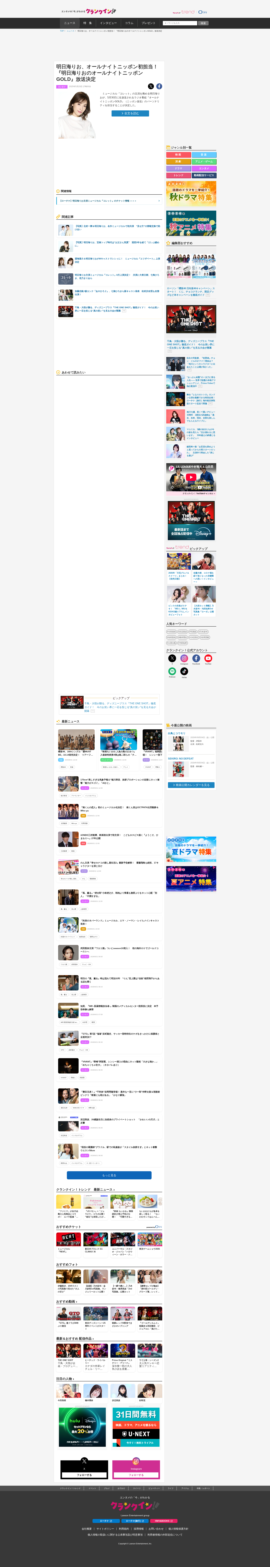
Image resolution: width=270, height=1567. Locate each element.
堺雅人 (157, 767)
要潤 (93, 1022)
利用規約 (124, 1528)
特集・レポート (203, 1488)
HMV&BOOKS (162, 1521)
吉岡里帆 (205, 637)
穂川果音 (64, 796)
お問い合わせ (156, 1528)
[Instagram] (184, 658)
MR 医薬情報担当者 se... (69, 1022)
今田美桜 (172, 632)
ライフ (170, 1488)
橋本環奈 (183, 637)
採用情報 (139, 1528)
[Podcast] (172, 671)
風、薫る (64, 909)
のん (83, 879)
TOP (61, 31)
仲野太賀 (91, 1108)
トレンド (178, 175)
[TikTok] (184, 671)
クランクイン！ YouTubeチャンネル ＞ (199, 493)
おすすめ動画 (66, 1301)
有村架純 (172, 637)
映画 (73, 851)
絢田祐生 (82, 937)
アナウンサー (76, 796)
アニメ (125, 767)
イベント (92, 1488)
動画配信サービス (204, 175)
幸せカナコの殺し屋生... (69, 879)
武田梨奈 (74, 964)
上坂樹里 (83, 909)
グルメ (107, 1488)
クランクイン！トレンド (70, 1488)
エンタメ (204, 168)
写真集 (193, 632)
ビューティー (154, 1488)
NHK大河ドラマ (78, 1108)
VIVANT (148, 767)
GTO (62, 1050)
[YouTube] (208, 658)
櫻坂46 (63, 767)
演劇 (178, 161)
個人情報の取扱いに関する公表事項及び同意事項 (115, 1534)
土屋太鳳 (172, 643)
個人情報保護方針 (178, 1528)
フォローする (84, 1475)
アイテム (185, 1488)
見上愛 (73, 909)
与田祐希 (183, 643)
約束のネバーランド (68, 937)
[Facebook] (196, 658)
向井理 (84, 1022)
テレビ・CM (86, 964)
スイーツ (137, 1488)
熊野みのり (94, 937)
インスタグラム (90, 796)
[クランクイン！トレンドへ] (184, 12)
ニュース (70, 31)
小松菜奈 (194, 637)
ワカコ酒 (64, 964)
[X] (172, 658)
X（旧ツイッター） (93, 1163)
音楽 (71, 767)
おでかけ (121, 1488)
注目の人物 (65, 1379)
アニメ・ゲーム (204, 161)
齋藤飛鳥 (93, 879)
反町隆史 (72, 1050)
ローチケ (104, 1521)
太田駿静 (64, 823)
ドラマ (178, 168)
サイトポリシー (105, 1528)
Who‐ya (74, 823)
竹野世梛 (84, 823)
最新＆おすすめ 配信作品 (75, 1339)
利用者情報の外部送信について (165, 1534)
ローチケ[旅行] (133, 1521)
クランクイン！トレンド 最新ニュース (85, 1189)
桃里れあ (64, 1163)
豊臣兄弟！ (65, 1108)
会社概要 (87, 1528)
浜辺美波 (64, 1135)
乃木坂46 (204, 632)
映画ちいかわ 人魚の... (111, 767)
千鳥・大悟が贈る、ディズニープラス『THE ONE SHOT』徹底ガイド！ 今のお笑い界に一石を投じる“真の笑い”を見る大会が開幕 (120, 707)
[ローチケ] (202, 12)
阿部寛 (82, 1077)
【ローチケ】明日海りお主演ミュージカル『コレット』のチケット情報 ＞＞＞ (98, 201)
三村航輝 (64, 851)
